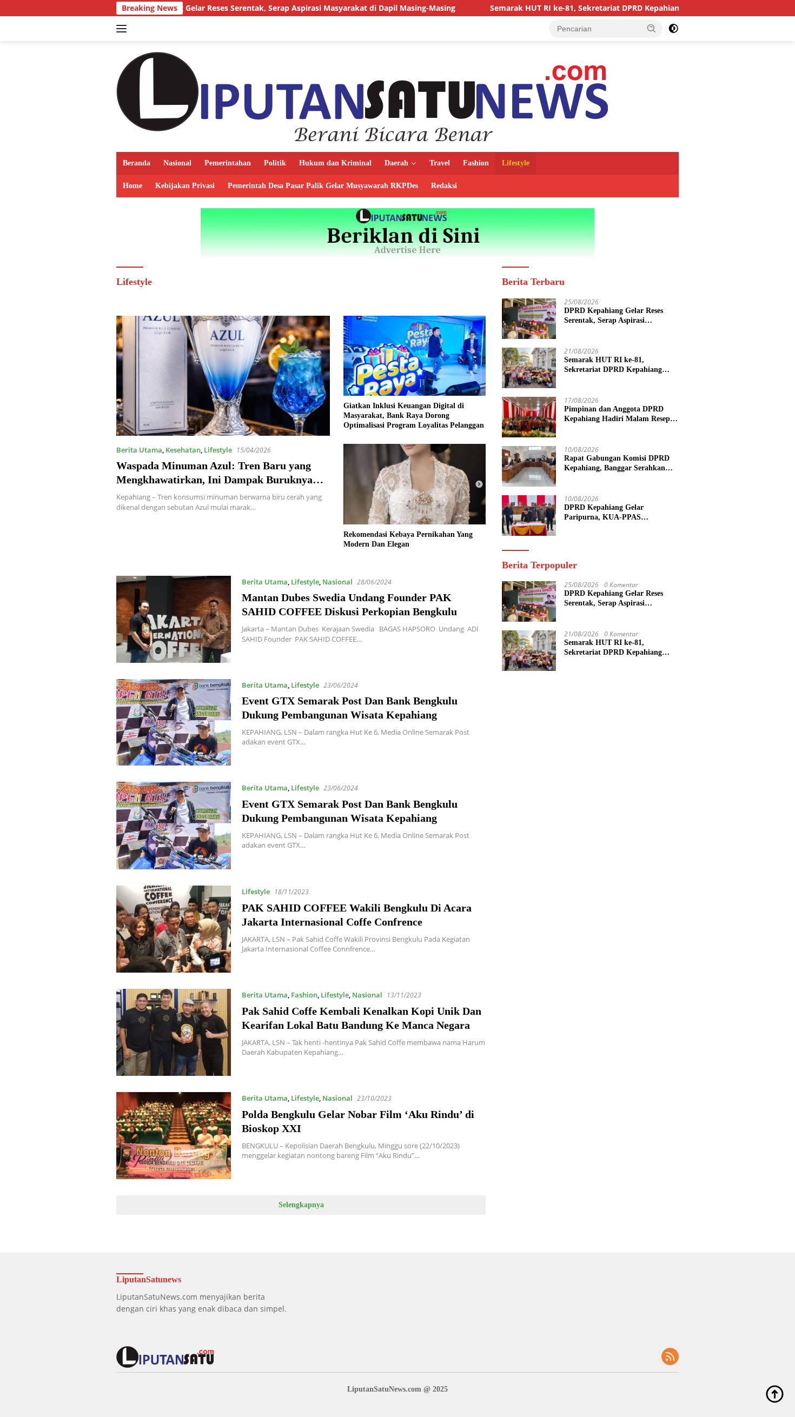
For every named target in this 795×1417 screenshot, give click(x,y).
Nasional (177, 163)
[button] (651, 28)
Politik (275, 163)
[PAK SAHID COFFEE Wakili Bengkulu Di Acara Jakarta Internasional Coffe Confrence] (173, 929)
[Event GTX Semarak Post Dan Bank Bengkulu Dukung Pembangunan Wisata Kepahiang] (173, 722)
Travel (439, 163)
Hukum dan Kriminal (335, 163)
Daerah (396, 163)
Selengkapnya (301, 1205)
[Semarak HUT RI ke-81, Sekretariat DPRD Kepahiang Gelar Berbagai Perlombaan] (529, 368)
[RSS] (670, 1357)
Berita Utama (139, 450)
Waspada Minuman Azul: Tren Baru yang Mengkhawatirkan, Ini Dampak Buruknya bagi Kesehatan (214, 480)
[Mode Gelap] (673, 28)
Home (132, 186)
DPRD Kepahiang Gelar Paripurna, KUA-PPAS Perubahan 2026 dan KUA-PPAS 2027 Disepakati (618, 512)
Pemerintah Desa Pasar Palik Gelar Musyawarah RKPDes (323, 186)
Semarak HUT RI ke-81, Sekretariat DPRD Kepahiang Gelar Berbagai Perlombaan (572, 8)
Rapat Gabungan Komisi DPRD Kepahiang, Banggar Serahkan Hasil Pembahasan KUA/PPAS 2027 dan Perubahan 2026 (617, 463)
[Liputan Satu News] (362, 95)
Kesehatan (183, 450)
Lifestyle (515, 163)
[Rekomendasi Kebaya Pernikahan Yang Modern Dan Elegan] (414, 484)
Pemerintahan (227, 163)
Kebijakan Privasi (185, 186)
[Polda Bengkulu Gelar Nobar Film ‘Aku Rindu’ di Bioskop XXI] (173, 1135)
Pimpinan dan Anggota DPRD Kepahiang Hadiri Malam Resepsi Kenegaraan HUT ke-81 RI (619, 414)
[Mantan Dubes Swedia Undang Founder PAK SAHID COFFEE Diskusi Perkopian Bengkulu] (173, 619)
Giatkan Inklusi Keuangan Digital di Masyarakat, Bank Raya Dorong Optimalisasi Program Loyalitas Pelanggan (413, 415)
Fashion (476, 163)
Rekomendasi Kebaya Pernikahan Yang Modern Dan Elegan (408, 539)
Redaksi (444, 186)
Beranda (136, 163)
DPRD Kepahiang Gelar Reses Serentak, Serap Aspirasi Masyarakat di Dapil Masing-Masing (222, 8)
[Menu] (123, 28)
